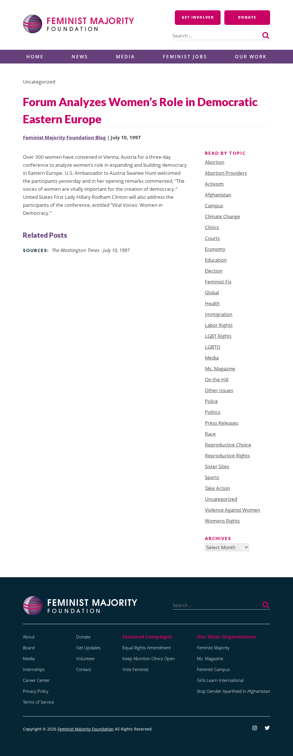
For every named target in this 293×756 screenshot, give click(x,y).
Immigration (218, 314)
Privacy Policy (35, 691)
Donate (247, 17)
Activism (214, 183)
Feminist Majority (213, 647)
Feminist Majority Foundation (86, 729)
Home (35, 56)
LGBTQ (212, 347)
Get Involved (198, 17)
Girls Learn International (220, 680)
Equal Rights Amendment (146, 647)
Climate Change (222, 216)
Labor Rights (219, 325)
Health (212, 303)
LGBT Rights (218, 336)
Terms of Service (38, 702)
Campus (214, 205)
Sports (212, 477)
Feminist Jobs (185, 56)
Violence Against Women (232, 510)
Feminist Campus (213, 669)
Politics (212, 412)
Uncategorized (221, 499)
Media (125, 56)
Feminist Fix (218, 281)
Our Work (251, 56)
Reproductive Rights (227, 455)
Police (211, 401)
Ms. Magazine (220, 368)
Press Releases (221, 423)
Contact (83, 669)
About (29, 637)
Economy (215, 249)
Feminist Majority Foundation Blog (64, 137)
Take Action (217, 488)
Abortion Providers (226, 173)
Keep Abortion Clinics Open (148, 658)
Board (29, 647)
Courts (212, 238)
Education (216, 260)
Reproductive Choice (228, 444)
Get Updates (88, 647)
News (80, 56)
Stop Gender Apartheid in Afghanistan (233, 691)
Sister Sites (217, 466)
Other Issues (219, 390)
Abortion (214, 162)
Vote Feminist (135, 669)
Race (210, 433)
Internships (34, 669)
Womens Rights (222, 520)
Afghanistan (218, 194)
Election (213, 270)
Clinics (212, 227)
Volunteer (85, 658)
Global (212, 292)
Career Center (36, 680)
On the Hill (216, 379)
